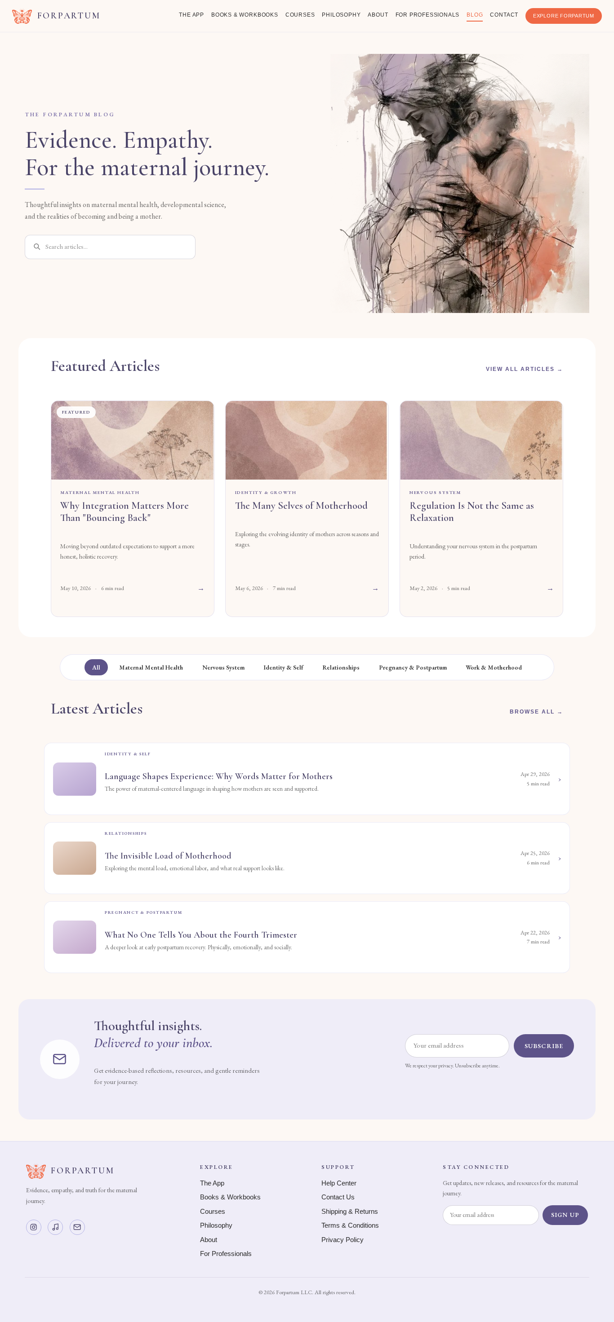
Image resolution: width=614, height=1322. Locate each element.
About (378, 15)
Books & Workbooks (244, 15)
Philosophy (341, 15)
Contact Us (338, 1197)
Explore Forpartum (563, 15)
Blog (475, 15)
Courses (300, 15)
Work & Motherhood (494, 667)
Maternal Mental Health (151, 667)
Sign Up (565, 1215)
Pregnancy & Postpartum (413, 667)
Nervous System (223, 667)
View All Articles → (524, 369)
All (96, 667)
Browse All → (536, 712)
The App (191, 15)
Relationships (341, 667)
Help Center (338, 1183)
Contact (504, 15)
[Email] (77, 1227)
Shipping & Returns (349, 1211)
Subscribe (544, 1046)
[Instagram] (33, 1227)
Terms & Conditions (350, 1225)
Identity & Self (283, 667)
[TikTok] (55, 1227)
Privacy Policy (342, 1239)
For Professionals (428, 15)
